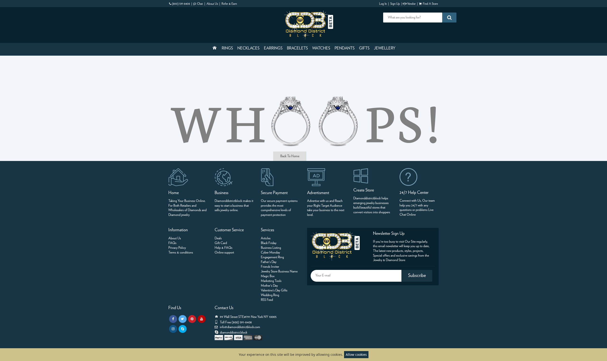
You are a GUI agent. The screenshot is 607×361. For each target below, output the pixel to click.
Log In (383, 3)
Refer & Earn (229, 3)
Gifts (364, 48)
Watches (321, 48)
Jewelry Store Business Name (279, 271)
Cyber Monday (270, 252)
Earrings (273, 48)
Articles (266, 238)
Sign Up (395, 3)
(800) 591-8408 (181, 3)
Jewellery (384, 48)
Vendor (411, 3)
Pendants (344, 48)
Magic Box (268, 276)
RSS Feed (267, 300)
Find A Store (430, 3)
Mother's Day (269, 285)
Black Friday (268, 243)
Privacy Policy (177, 248)
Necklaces (248, 48)
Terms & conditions (180, 252)
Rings (227, 48)
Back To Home (289, 156)
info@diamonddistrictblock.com (240, 327)
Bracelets (297, 48)
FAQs (172, 243)
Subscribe (417, 275)
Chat (200, 3)
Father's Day (268, 262)
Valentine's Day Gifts (274, 290)
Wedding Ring (270, 295)
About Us (212, 3)
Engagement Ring (272, 257)
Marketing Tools (271, 281)
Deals (218, 238)
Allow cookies (356, 354)
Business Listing (271, 248)
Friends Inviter (270, 266)
